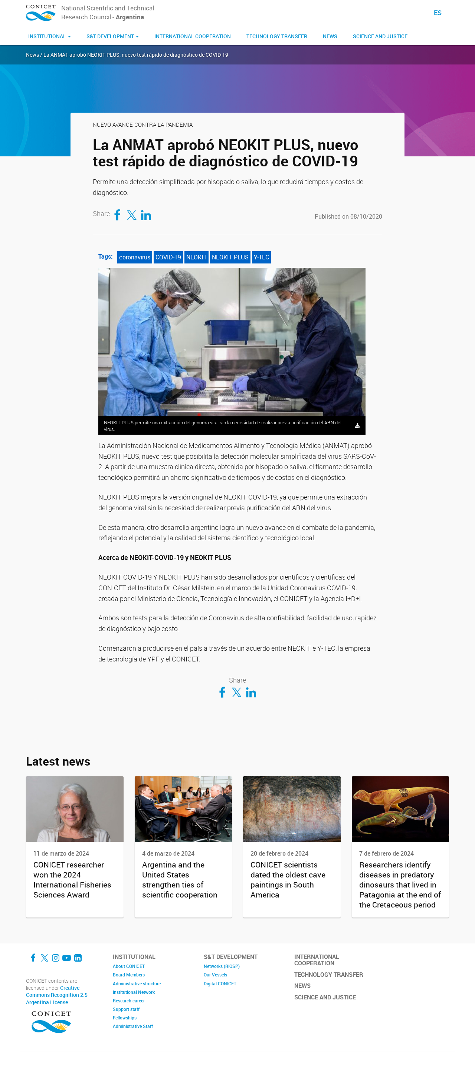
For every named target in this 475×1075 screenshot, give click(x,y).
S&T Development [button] (110, 36)
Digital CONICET (220, 983)
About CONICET (129, 966)
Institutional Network (134, 992)
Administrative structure (137, 983)
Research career (129, 1000)
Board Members (129, 975)
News (330, 36)
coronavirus (134, 257)
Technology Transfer (276, 36)
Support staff (126, 1009)
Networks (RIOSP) (222, 966)
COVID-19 (168, 257)
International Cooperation (192, 36)
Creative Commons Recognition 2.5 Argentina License (57, 995)
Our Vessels (215, 975)
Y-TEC (261, 257)
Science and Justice (380, 36)
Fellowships (125, 1018)
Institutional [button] (47, 36)
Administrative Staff (133, 1026)
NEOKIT (196, 257)
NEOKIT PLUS (230, 257)
